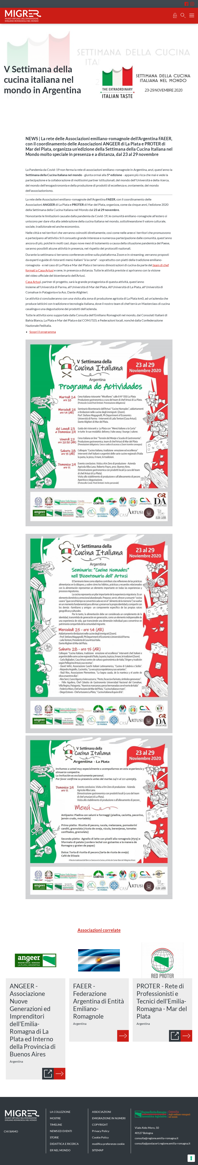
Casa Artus (33, 281)
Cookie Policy (100, 1137)
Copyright (100, 1124)
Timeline (56, 1124)
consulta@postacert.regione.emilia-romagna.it (162, 1143)
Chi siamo (11, 1131)
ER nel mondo (60, 1150)
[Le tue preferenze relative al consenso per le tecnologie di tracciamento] (191, 1158)
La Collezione (60, 1111)
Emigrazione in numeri (108, 1118)
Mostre (55, 1118)
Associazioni (101, 1111)
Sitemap (97, 1150)
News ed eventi (61, 1131)
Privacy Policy (100, 1131)
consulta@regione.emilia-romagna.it (156, 1138)
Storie (54, 1137)
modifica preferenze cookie (108, 1143)
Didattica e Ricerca (64, 1143)
